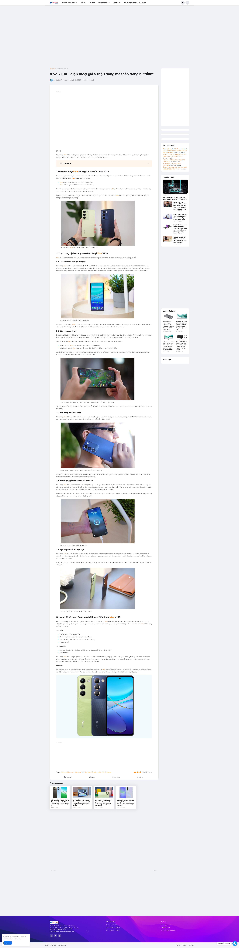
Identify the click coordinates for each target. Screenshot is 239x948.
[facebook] (51, 935)
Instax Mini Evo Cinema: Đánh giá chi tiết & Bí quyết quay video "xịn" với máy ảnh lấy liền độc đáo (180, 205)
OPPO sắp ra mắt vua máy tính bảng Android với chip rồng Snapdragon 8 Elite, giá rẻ (82, 802)
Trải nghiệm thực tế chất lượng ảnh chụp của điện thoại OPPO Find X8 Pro (175, 198)
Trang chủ (52, 68)
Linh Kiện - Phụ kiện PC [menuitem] (68, 3)
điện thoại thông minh (62, 68)
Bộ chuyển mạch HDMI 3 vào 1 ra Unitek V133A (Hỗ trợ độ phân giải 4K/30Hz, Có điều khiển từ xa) (175, 150)
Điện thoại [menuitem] (116, 3)
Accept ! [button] (7, 943)
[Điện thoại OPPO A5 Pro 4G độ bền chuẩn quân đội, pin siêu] (60, 792)
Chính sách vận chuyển (113, 930)
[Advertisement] (75, 38)
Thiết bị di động (106, 772)
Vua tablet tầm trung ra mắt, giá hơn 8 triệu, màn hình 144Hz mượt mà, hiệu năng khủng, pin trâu (180, 228)
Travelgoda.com (166, 925)
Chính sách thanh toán (113, 927)
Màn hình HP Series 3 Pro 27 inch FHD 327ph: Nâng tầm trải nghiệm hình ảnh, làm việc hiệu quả (181, 325)
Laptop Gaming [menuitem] (103, 3)
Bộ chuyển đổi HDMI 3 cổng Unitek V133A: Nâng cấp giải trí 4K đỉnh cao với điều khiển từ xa (168, 325)
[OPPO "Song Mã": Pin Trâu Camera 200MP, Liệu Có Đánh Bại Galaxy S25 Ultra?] (167, 216)
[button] (183, 3)
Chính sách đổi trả (111, 925)
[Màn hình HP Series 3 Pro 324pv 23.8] (168, 337)
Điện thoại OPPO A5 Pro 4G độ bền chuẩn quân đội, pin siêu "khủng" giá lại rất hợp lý (60, 802)
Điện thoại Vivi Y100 (81, 772)
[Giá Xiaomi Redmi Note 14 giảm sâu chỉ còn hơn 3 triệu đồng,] (104, 792)
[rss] (59, 935)
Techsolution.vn (165, 927)
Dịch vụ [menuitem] (83, 3)
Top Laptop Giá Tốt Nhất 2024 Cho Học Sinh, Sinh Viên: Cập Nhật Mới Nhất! (179, 239)
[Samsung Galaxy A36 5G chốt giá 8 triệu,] (126, 792)
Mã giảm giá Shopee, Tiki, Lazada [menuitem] (135, 3)
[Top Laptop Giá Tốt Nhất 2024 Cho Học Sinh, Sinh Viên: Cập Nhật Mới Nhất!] (167, 239)
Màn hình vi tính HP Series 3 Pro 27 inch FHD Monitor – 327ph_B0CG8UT (174, 155)
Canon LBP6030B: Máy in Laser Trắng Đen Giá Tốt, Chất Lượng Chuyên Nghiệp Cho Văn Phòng (181, 345)
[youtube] (55, 935)
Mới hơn (53, 870)
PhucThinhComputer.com (168, 930)
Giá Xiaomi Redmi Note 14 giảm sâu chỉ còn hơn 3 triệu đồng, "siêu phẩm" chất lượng (103, 802)
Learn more (17, 939)
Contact (184, 945)
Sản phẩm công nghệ (94, 772)
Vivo (65, 155)
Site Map (191, 945)
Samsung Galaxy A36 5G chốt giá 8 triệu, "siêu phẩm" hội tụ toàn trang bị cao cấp (125, 802)
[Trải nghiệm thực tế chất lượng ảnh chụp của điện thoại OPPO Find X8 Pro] (175, 187)
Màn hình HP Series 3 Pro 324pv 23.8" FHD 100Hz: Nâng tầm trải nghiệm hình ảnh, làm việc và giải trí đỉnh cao (168, 345)
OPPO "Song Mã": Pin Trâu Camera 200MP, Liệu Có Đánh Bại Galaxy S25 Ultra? (180, 217)
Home (178, 945)
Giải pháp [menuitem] (92, 3)
